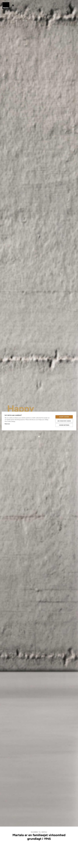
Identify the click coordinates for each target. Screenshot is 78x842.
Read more (7, 423)
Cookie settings (64, 425)
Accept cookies (64, 416)
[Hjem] (5, 5)
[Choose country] (13, 5)
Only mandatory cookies (64, 420)
